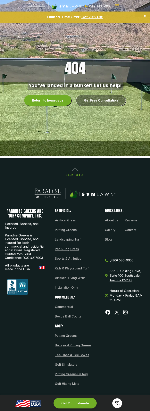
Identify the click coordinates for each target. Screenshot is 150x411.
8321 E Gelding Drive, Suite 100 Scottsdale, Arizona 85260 (125, 275)
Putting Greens (66, 230)
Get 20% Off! (92, 17)
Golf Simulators (66, 364)
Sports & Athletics (68, 258)
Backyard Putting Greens (73, 345)
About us (111, 220)
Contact (130, 230)
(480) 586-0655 (100, 5)
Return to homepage (47, 100)
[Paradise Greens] (55, 6)
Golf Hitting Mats (67, 384)
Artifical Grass (65, 220)
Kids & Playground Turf (72, 268)
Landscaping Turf (67, 239)
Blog (108, 239)
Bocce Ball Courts (68, 316)
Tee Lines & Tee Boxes (72, 355)
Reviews (131, 220)
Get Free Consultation (101, 100)
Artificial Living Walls (70, 278)
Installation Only (66, 287)
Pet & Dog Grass (67, 249)
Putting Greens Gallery (71, 374)
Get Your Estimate (75, 403)
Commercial (64, 307)
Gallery (110, 230)
